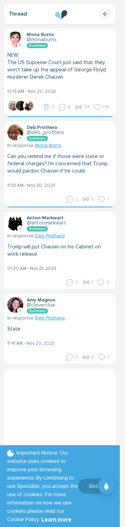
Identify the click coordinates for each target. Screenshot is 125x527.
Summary (37, 45)
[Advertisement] (62, 415)
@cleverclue (41, 305)
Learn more (56, 519)
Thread (18, 14)
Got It (95, 486)
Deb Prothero (50, 236)
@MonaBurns (42, 39)
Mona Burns (48, 145)
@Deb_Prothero (45, 132)
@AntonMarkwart (46, 223)
